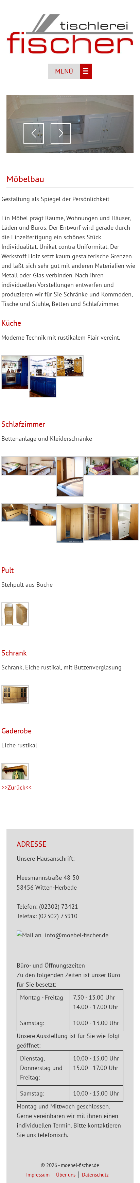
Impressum (38, 1174)
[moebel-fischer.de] (70, 52)
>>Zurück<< (16, 787)
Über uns (65, 1174)
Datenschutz (95, 1174)
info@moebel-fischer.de (76, 935)
